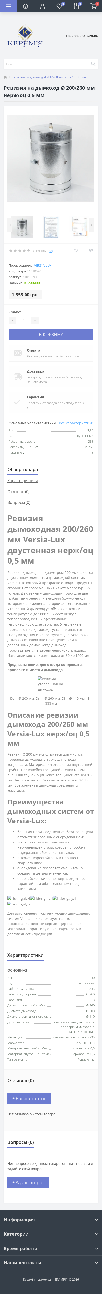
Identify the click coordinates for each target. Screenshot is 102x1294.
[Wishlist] (75, 251)
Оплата (33, 350)
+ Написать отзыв (29, 1098)
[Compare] (90, 251)
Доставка (35, 371)
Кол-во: (15, 312)
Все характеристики (76, 423)
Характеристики (22, 480)
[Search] (93, 64)
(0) (51, 250)
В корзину (51, 334)
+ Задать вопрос (28, 1182)
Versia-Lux (42, 265)
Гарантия (35, 397)
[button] (42, 6)
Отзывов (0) (18, 491)
